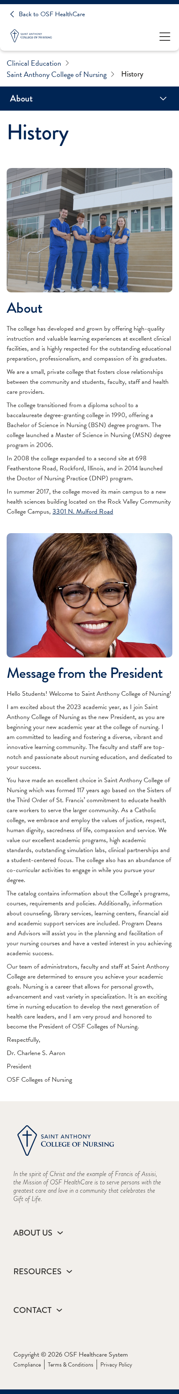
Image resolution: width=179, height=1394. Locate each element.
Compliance (27, 1364)
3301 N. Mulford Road (82, 512)
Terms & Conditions (70, 1364)
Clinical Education (34, 63)
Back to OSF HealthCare (52, 14)
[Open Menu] (164, 36)
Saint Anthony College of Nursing (57, 74)
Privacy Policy (116, 1364)
